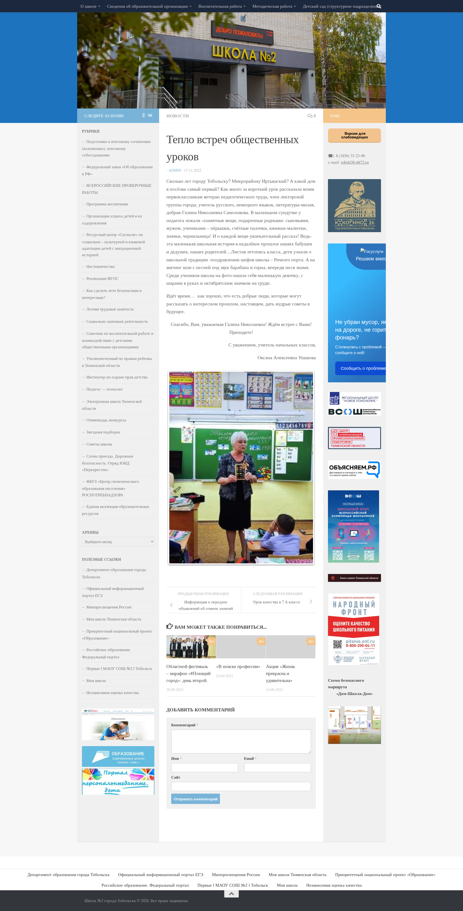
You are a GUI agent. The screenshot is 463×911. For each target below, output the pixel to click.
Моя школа (96, 680)
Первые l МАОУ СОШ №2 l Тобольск (119, 668)
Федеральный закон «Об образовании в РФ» (117, 170)
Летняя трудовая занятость (110, 309)
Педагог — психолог (104, 389)
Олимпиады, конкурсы (106, 420)
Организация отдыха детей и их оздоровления (112, 219)
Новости (177, 116)
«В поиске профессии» (238, 666)
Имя (176, 758)
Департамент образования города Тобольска (114, 573)
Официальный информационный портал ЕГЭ (113, 592)
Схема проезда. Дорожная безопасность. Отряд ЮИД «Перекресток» (107, 462)
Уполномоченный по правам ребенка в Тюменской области (117, 362)
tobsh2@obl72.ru (355, 162)
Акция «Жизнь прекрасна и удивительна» (280, 673)
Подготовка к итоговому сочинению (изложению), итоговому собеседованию (116, 148)
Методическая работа (272, 6)
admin (175, 170)
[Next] (305, 467)
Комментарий (184, 725)
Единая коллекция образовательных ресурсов (116, 510)
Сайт (175, 777)
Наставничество (100, 266)
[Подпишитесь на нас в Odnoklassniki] (143, 115)
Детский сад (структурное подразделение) (342, 6)
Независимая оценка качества (112, 692)
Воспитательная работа (220, 6)
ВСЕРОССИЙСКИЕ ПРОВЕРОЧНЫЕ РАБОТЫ (116, 188)
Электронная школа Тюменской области (112, 404)
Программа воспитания (107, 204)
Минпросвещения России (108, 607)
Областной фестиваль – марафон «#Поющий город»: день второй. (188, 673)
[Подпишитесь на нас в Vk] (150, 115)
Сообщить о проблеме (363, 368)
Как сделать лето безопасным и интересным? (112, 294)
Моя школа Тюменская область (113, 619)
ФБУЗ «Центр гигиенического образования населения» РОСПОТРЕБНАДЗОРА (110, 488)
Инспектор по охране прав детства (117, 377)
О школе (88, 6)
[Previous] (176, 467)
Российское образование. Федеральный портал (106, 653)
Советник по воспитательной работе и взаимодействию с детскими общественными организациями (117, 340)
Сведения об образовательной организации (147, 6)
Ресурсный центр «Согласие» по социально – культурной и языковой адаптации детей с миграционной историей (113, 244)
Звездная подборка (103, 432)
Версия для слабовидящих (354, 135)
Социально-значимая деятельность (117, 321)
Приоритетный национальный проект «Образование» (117, 634)
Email (250, 758)
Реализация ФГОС (102, 278)
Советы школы (99, 444)
